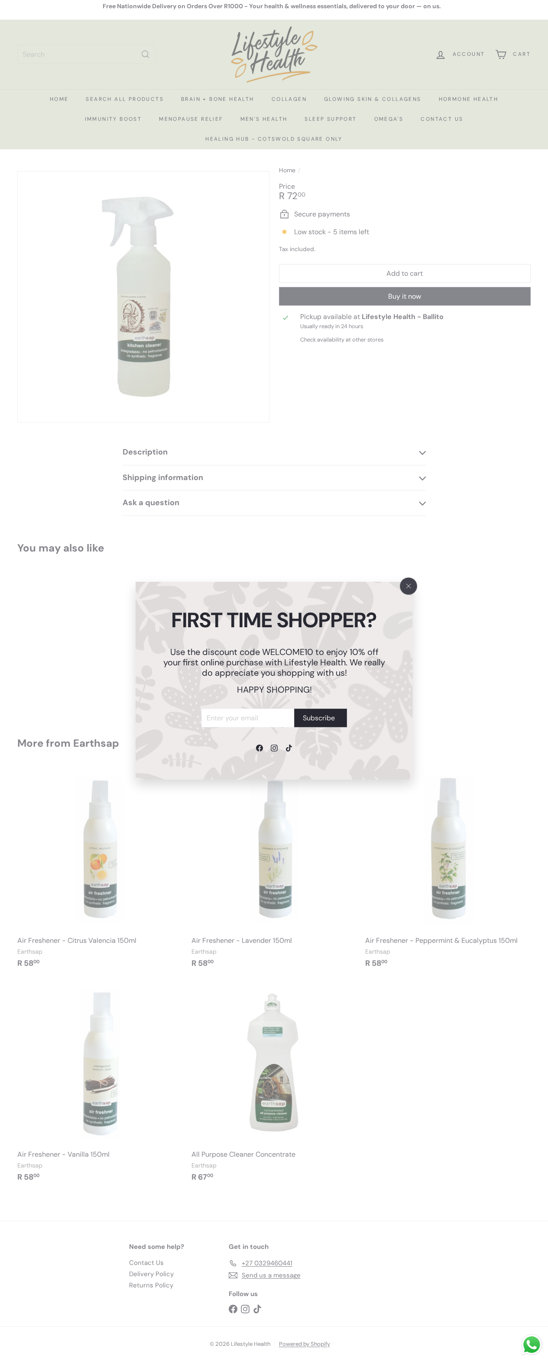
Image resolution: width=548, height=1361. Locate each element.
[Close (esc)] (408, 586)
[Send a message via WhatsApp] (532, 1345)
